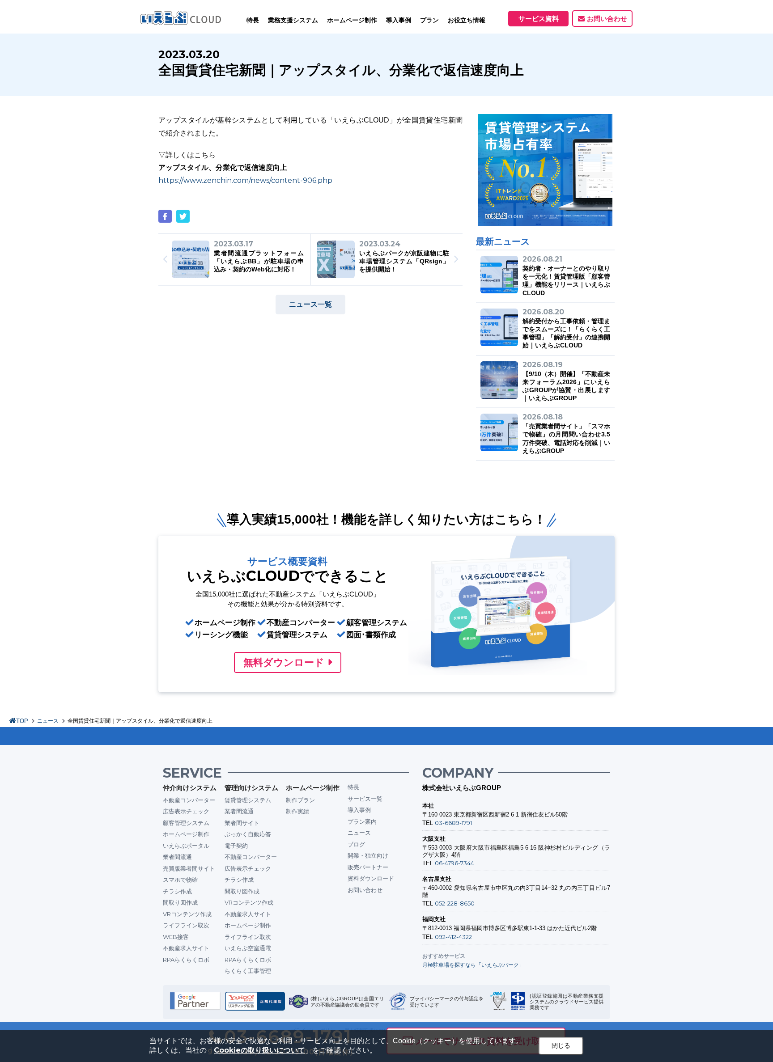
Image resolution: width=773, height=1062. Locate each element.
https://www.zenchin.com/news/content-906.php (245, 180)
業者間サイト (242, 822)
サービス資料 (538, 18)
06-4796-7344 (454, 863)
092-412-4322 (453, 936)
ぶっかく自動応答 (248, 834)
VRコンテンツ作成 (187, 914)
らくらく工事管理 (248, 970)
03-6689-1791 (453, 822)
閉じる (561, 1045)
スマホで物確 (180, 879)
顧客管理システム (186, 822)
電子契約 (236, 845)
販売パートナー (368, 867)
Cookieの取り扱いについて (259, 1050)
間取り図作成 (180, 902)
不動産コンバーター (189, 800)
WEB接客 (176, 936)
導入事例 (359, 809)
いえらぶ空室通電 (248, 948)
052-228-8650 (455, 903)
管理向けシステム (251, 787)
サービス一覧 (365, 798)
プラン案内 (362, 821)
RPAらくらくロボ (186, 959)
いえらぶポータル (186, 845)
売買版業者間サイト (189, 868)
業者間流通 (177, 856)
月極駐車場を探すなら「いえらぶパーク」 (473, 964)
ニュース (48, 721)
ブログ (356, 844)
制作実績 (297, 811)
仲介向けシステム (190, 787)
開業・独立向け (368, 855)
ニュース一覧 (310, 304)
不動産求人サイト (186, 948)
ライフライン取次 (186, 925)
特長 (252, 20)
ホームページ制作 (186, 834)
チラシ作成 (177, 891)
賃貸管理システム (248, 800)
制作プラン (300, 800)
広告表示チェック (186, 811)
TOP (22, 721)
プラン (429, 20)
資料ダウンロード (371, 878)
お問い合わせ (607, 18)
